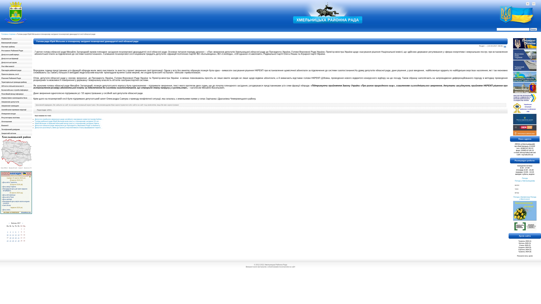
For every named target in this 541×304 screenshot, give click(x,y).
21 (18, 238)
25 (10, 241)
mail (533, 3)
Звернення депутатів (10, 102)
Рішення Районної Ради (11, 78)
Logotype (15, 12)
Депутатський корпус (10, 55)
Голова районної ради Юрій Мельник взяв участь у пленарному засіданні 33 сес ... (68, 121)
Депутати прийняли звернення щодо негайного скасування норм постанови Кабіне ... (69, 119)
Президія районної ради (11, 70)
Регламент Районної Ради (12, 51)
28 (18, 241)
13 (16, 235)
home (527, 3)
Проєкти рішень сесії (10, 74)
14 (18, 235)
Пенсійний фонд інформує (12, 94)
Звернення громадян (10, 106)
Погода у (525, 181)
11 (10, 235)
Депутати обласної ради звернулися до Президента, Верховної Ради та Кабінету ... (68, 126)
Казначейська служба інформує (14, 90)
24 (7, 241)
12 (13, 235)
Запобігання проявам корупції (13, 110)
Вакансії (4, 126)
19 (13, 238)
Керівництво (6, 39)
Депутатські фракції (9, 59)
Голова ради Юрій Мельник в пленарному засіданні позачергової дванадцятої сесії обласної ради (87, 41)
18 (10, 238)
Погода (525, 178)
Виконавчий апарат (9, 43)
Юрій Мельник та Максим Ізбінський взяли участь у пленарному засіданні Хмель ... (68, 123)
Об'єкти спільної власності (12, 86)
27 (16, 241)
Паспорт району (8, 47)
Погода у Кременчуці (521, 197)
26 (13, 241)
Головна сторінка (8, 34)
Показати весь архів (525, 256)
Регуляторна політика (10, 118)
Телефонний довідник (10, 129)
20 (16, 238)
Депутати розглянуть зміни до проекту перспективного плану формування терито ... (68, 128)
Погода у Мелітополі (527, 198)
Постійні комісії (7, 66)
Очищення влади (8, 114)
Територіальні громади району (14, 82)
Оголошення (6, 122)
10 (7, 235)
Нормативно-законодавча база (14, 98)
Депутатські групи (9, 62)
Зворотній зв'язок (8, 133)
